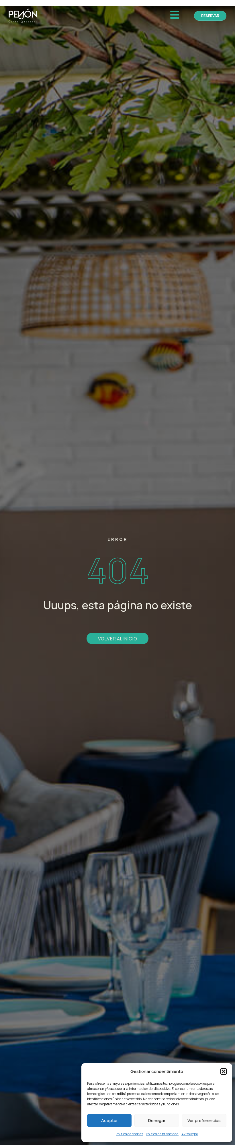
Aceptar (109, 1120)
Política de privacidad (162, 1134)
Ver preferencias (204, 1120)
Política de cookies (129, 1134)
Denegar (156, 1120)
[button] (223, 1071)
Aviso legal (189, 1134)
